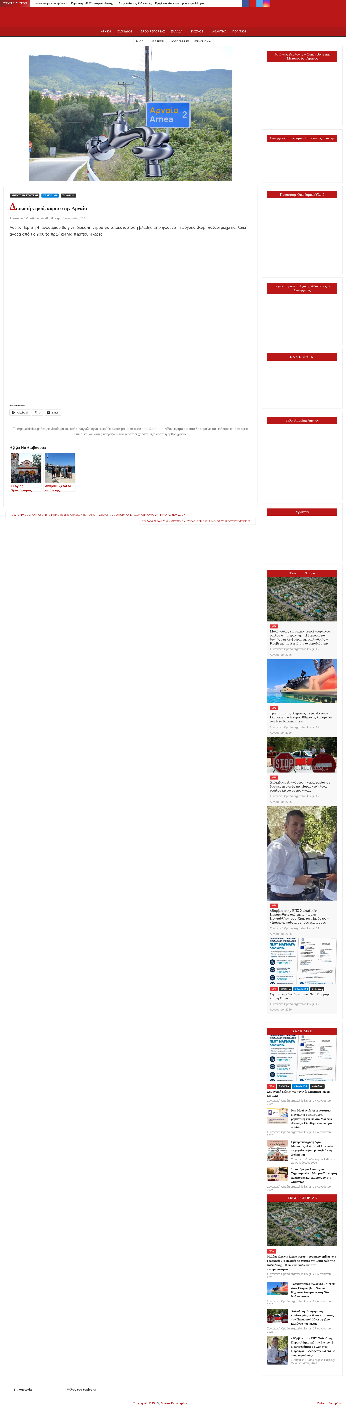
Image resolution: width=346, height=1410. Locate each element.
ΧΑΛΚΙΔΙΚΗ (124, 31)
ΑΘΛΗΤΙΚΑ (219, 31)
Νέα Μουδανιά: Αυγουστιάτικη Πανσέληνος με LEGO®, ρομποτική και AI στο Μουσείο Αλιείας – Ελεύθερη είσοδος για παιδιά (311, 1119)
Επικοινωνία (202, 41)
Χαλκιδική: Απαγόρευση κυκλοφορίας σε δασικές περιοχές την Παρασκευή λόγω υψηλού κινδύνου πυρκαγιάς (300, 786)
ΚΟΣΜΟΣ (197, 31)
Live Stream (157, 41)
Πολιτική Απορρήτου (330, 1403)
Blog (140, 41)
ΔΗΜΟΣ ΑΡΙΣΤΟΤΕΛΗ (24, 195)
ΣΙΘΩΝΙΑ (286, 989)
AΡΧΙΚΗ (106, 31)
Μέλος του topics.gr (82, 1389)
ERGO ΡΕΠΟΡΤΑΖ (153, 31)
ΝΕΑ (274, 626)
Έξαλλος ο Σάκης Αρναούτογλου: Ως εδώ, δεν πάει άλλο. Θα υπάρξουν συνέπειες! (196, 521)
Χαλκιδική (68, 195)
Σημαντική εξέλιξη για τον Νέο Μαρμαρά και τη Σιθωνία (300, 996)
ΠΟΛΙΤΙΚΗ (239, 31)
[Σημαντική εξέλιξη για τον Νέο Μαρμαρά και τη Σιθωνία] (302, 961)
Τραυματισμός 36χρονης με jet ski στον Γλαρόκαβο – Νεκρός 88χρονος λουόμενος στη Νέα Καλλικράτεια (301, 717)
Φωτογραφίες (180, 41)
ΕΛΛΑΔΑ (176, 31)
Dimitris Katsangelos (174, 1403)
